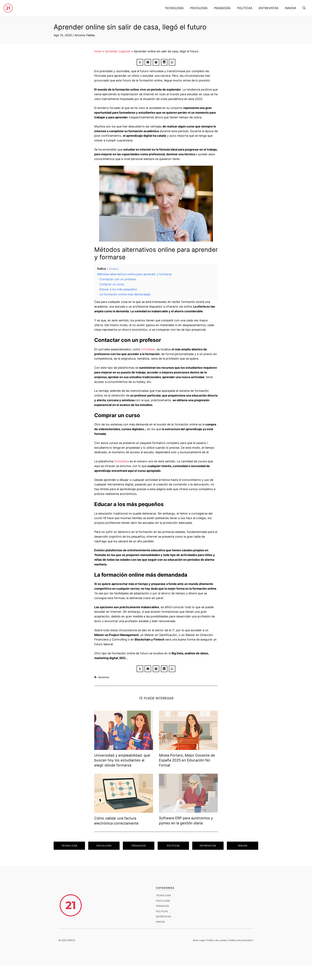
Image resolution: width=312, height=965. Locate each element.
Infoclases (148, 349)
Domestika (121, 461)
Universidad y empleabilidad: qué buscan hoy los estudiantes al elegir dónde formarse (122, 760)
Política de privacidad (240, 940)
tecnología (163, 895)
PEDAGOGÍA (222, 8)
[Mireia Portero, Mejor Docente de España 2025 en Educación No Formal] (188, 747)
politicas (162, 911)
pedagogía (162, 906)
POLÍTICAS (244, 8)
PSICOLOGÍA (199, 8)
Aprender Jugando (117, 51)
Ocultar (113, 268)
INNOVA (290, 8)
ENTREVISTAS (268, 8)
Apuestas (103, 677)
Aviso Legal (199, 940)
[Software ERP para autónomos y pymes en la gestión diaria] (188, 810)
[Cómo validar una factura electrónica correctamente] (123, 810)
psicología (163, 900)
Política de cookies (217, 940)
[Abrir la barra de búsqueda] (304, 8)
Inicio (98, 51)
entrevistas (163, 916)
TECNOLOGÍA (174, 8)
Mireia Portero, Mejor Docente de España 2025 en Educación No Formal (187, 760)
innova (160, 921)
